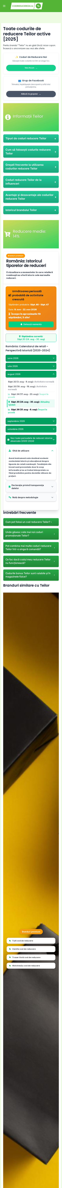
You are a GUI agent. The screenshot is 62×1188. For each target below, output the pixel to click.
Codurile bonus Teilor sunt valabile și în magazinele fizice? (27, 575)
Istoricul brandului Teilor (21, 210)
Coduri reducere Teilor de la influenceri (23, 181)
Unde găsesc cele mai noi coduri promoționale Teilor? (24, 534)
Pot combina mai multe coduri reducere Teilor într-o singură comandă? (28, 547)
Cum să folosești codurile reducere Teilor (28, 151)
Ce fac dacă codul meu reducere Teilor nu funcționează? (28, 561)
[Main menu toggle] (4, 6)
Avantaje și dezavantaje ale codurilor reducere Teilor (29, 196)
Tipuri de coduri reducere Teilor (25, 138)
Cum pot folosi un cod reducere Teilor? (27, 521)
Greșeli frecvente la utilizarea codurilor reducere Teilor (24, 166)
